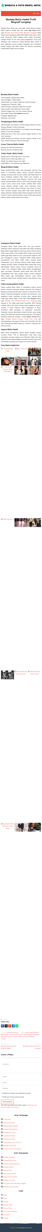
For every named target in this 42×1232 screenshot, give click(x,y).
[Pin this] (9, 1025)
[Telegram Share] (13, 1025)
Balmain (35, 1032)
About (5, 1198)
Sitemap (5, 1218)
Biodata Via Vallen (9, 1157)
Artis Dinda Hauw (9, 1123)
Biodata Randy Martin (10, 1177)
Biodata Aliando (8, 1167)
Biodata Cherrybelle (9, 1146)
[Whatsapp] (16, 1025)
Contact (5, 1202)
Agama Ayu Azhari (9, 1139)
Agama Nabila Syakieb (10, 1126)
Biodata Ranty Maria (9, 1160)
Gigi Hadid (30, 1034)
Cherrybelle (7, 1119)
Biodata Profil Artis (25, 1228)
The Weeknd (31, 1037)
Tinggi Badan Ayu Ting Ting (12, 1142)
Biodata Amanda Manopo (11, 1164)
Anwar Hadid (29, 1032)
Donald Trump (18, 1034)
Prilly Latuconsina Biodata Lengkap (14, 1183)
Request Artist (8, 1205)
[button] (7, 349)
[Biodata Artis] (21, 5)
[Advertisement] (21, 72)
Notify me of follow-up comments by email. (17, 1093)
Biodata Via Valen (9, 1180)
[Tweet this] (6, 1025)
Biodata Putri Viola (9, 1132)
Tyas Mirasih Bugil (9, 1136)
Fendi (24, 1034)
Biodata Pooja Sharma (10, 1129)
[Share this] (2, 1025)
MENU (37, 13)
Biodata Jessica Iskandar (11, 1187)
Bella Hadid (4, 1034)
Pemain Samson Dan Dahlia (12, 1149)
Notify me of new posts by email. (13, 1097)
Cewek (16, 1032)
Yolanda (3, 1039)
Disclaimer (6, 1215)
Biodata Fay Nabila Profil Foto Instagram (32, 1046)
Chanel (11, 1034)
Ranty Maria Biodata (9, 1174)
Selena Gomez (22, 1037)
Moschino (14, 1037)
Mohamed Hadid (6, 1037)
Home (5, 1195)
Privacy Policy (7, 1208)
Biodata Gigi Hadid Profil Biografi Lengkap (8, 1046)
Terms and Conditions (10, 1211)
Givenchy (36, 1034)
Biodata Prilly (7, 1170)
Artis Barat (10, 1032)
